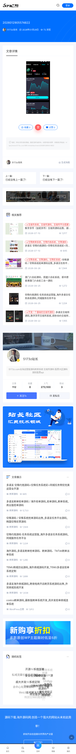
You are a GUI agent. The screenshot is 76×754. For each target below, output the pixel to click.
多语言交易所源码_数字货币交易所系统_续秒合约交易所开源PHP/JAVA (47, 314)
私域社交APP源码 (44, 672)
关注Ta (23, 395)
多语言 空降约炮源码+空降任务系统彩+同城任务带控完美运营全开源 (47, 244)
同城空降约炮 (27, 692)
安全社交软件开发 (35, 670)
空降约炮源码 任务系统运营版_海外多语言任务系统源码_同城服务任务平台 (47, 296)
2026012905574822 (16, 22)
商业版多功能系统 (40, 688)
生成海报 (65, 162)
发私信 (56, 395)
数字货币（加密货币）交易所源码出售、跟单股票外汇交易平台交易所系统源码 (47, 226)
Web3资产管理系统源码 (42, 680)
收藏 (27, 127)
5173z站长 (12, 29)
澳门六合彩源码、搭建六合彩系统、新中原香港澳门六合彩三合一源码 (47, 279)
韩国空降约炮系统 (35, 695)
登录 (68, 5)
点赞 (52, 127)
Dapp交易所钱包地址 (36, 678)
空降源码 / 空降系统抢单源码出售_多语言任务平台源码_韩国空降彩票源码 (47, 261)
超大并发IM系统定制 (28, 676)
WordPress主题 (16, 609)
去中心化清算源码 (23, 684)
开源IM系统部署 (34, 666)
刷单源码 (13, 494)
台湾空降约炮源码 (43, 697)
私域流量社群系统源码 (25, 672)
